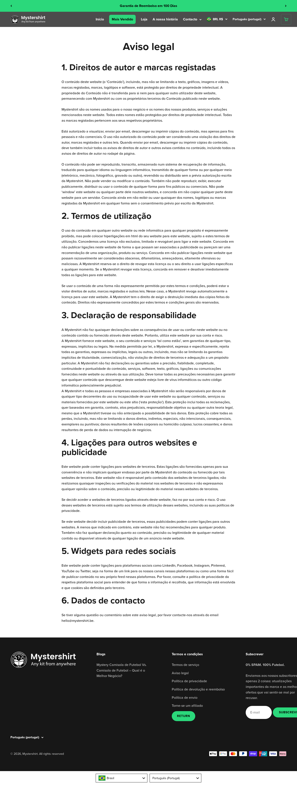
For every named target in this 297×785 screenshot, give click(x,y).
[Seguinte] (286, 6)
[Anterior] (11, 6)
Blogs (101, 654)
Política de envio (184, 697)
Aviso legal (180, 672)
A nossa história (165, 19)
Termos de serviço (185, 664)
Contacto (190, 19)
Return (183, 716)
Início (100, 19)
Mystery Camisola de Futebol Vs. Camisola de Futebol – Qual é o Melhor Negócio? (122, 670)
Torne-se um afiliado (187, 705)
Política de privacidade (189, 681)
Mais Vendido (122, 19)
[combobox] (121, 778)
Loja (144, 19)
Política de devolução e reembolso (198, 689)
